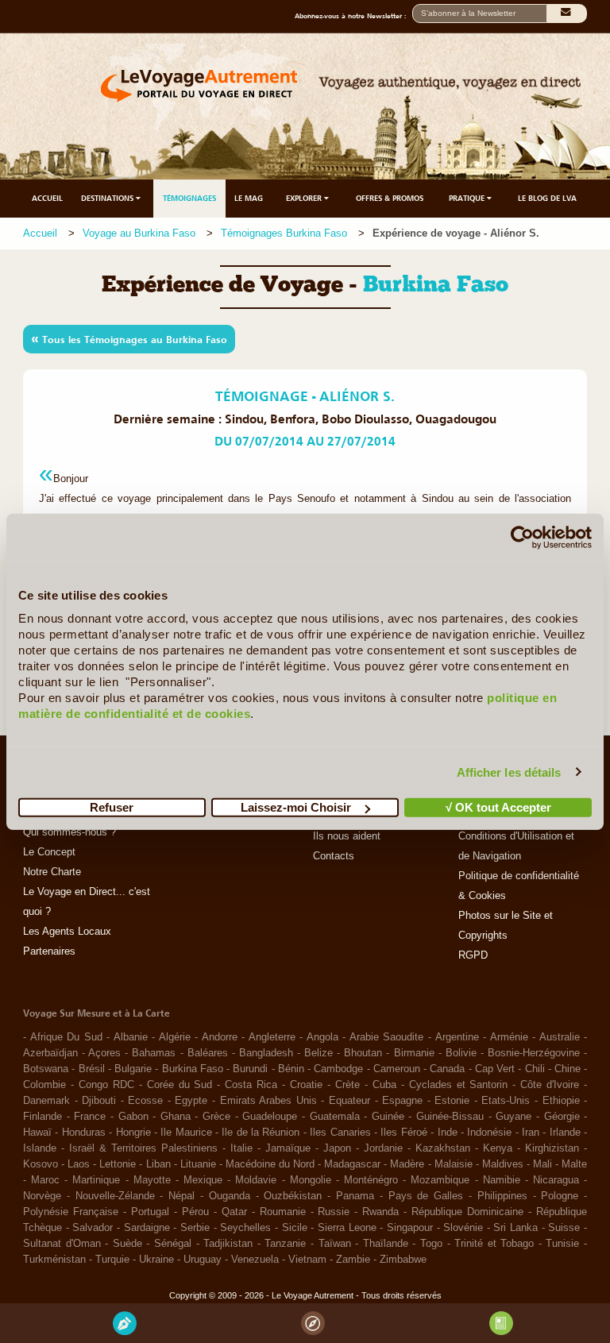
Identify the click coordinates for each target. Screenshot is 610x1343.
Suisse (564, 1227)
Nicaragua (556, 1180)
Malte (574, 1164)
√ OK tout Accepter (498, 807)
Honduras (84, 1132)
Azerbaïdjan (50, 1053)
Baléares (207, 1053)
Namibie (501, 1180)
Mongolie (310, 1180)
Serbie (195, 1227)
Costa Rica (251, 1084)
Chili (535, 1069)
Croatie (306, 1084)
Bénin (291, 1069)
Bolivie (461, 1053)
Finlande (42, 1116)
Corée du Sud (180, 1084)
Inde (448, 1132)
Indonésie (489, 1132)
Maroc (45, 1180)
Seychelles (245, 1227)
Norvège (42, 1196)
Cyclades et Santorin (458, 1084)
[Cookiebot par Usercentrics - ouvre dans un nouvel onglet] (522, 537)
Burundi (250, 1069)
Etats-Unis (505, 1100)
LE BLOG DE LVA (547, 198)
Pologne (559, 1196)
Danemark (46, 1100)
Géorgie (562, 1116)
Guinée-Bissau (450, 1116)
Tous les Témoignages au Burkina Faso (129, 338)
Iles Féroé (403, 1132)
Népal (181, 1196)
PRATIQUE (468, 198)
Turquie (112, 1259)
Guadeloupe (269, 1116)
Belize (318, 1053)
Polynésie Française (70, 1212)
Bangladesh (266, 1053)
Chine (567, 1069)
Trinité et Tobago (494, 1243)
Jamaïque (288, 1148)
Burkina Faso (192, 1069)
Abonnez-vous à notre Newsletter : (353, 16)
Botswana (45, 1069)
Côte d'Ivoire (549, 1084)
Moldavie (255, 1180)
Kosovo (40, 1164)
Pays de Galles (426, 1196)
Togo (431, 1243)
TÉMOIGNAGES (189, 198)
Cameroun (396, 1069)
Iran (530, 1132)
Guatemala (335, 1116)
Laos (79, 1164)
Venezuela (255, 1259)
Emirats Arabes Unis (268, 1100)
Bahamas (154, 1053)
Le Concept (49, 852)
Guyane (513, 1116)
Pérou (195, 1212)
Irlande (565, 1132)
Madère (407, 1164)
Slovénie (463, 1227)
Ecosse (145, 1100)
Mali (542, 1164)
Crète (347, 1084)
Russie (333, 1212)
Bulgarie (133, 1069)
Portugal (150, 1212)
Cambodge (338, 1069)
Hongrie (133, 1132)
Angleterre (272, 1037)
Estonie (451, 1100)
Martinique (96, 1180)
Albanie (131, 1037)
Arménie (509, 1037)
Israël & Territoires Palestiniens (143, 1148)
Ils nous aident (346, 836)
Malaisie (453, 1164)
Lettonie (117, 1164)
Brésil (92, 1069)
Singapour (410, 1227)
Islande (39, 1148)
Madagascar (352, 1164)
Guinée (388, 1116)
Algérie (175, 1037)
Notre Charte (52, 872)
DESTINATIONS (108, 198)
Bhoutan (363, 1053)
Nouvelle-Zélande (115, 1196)
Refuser (111, 807)
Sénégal (172, 1243)
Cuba (384, 1084)
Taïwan (335, 1243)
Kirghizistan (552, 1148)
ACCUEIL (47, 198)
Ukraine (156, 1259)
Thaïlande (385, 1243)
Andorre (219, 1037)
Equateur (349, 1100)
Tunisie (562, 1243)
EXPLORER (305, 198)
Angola (322, 1037)
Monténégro (371, 1180)
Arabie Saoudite (386, 1037)
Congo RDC (106, 1084)
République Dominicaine (467, 1212)
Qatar (234, 1212)
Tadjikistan (228, 1243)
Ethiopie (561, 1100)
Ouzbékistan (293, 1196)
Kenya (497, 1148)
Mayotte (152, 1180)
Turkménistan (54, 1259)
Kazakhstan (442, 1148)
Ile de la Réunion (260, 1132)
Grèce (216, 1116)
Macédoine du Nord (270, 1164)
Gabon (133, 1116)
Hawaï (37, 1132)
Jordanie (383, 1148)
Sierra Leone (347, 1227)
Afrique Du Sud (66, 1037)
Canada (447, 1069)
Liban (158, 1164)
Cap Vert (495, 1069)
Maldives (502, 1164)
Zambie (353, 1259)
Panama (355, 1196)
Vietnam (307, 1259)
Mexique (202, 1180)
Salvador (92, 1227)
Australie (559, 1037)
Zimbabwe (403, 1259)
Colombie (44, 1084)
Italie (241, 1148)
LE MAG (248, 198)
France (90, 1116)
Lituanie (198, 1164)
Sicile (294, 1227)
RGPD (473, 955)
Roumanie (283, 1212)
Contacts (333, 856)
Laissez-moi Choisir (296, 807)
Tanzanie (285, 1243)
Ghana (175, 1116)
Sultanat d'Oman (62, 1243)
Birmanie (414, 1053)
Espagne (402, 1100)
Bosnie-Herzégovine (534, 1053)
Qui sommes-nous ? (69, 832)
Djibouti (99, 1100)
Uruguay (202, 1259)
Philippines (502, 1196)
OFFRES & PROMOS (389, 198)
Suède (127, 1243)
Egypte (191, 1100)
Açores (104, 1053)
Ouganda (229, 1196)
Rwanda (380, 1212)
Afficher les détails (509, 771)
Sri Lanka (515, 1227)
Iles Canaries (340, 1132)
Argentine (457, 1037)
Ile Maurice (185, 1132)
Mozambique (440, 1180)
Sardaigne (147, 1227)
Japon (337, 1148)
